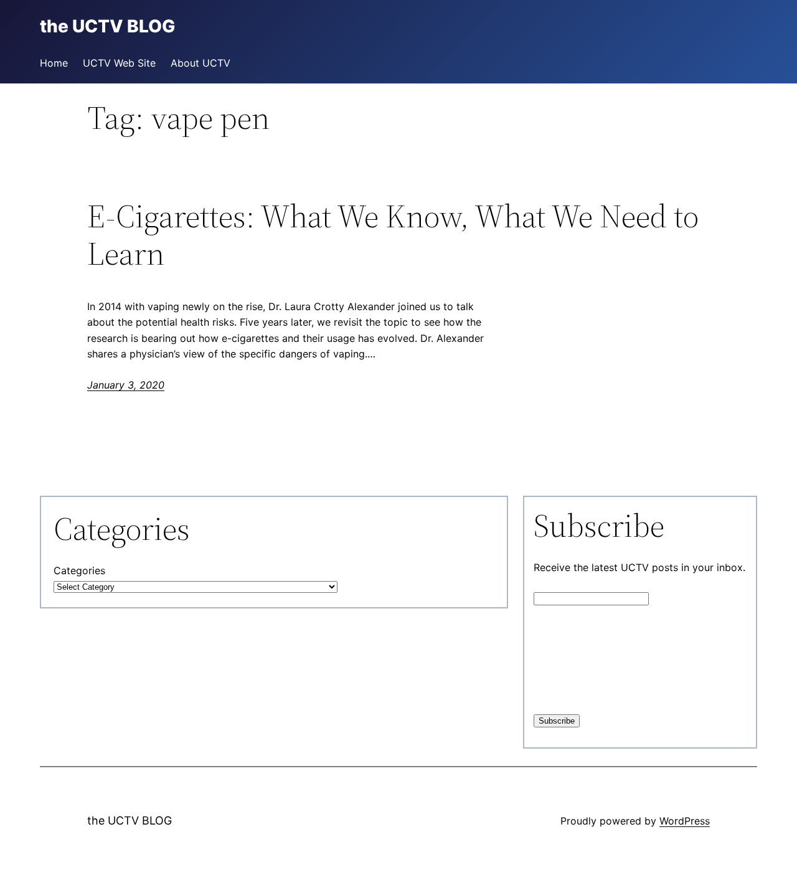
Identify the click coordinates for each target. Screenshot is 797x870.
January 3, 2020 (125, 385)
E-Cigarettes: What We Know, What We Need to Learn (393, 234)
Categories (79, 570)
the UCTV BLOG (129, 820)
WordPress (684, 821)
